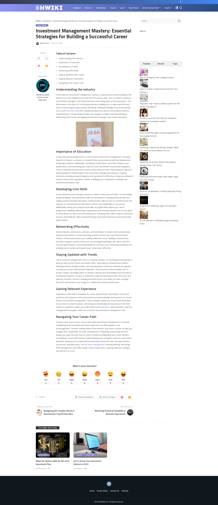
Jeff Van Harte (69, 110)
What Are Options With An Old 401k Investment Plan (52, 462)
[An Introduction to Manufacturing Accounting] (144, 214)
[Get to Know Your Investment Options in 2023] (90, 445)
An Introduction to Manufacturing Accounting (159, 220)
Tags (175, 63)
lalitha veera (44, 43)
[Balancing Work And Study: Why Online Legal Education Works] (144, 170)
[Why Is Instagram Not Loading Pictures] (144, 71)
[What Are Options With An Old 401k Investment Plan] (53, 445)
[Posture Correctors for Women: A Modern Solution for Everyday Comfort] (144, 112)
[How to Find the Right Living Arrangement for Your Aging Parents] (144, 127)
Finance (79, 455)
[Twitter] (47, 59)
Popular (147, 63)
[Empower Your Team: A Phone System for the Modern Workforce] (144, 97)
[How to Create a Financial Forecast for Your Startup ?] (144, 83)
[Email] (47, 66)
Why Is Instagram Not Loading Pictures (157, 77)
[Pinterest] (39, 66)
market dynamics (102, 307)
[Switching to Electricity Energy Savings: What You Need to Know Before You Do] (144, 141)
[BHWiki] (49, 8)
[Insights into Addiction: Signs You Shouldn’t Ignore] (144, 200)
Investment (42, 25)
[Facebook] (180, 2)
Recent (161, 63)
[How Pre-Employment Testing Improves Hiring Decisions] (144, 185)
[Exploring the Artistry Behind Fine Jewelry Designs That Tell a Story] (144, 156)
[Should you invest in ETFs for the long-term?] (42, 85)
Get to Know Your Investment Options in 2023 (87, 462)
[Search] (180, 8)
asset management (96, 344)
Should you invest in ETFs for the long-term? (42, 97)
